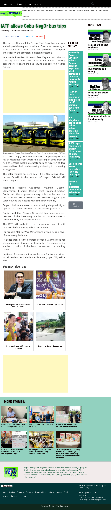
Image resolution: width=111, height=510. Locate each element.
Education (103, 10)
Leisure (72, 10)
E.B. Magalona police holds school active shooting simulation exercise (75, 127)
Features (40, 10)
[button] (92, 3)
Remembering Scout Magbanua (98, 46)
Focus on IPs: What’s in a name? (98, 94)
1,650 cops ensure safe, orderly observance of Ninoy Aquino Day (75, 150)
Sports (80, 10)
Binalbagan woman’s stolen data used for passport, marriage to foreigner (12, 451)
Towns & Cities (61, 10)
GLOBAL (26, 16)
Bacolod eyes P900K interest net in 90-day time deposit (75, 169)
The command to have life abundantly (99, 118)
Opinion (31, 10)
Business (49, 10)
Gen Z (86, 10)
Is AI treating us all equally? (97, 70)
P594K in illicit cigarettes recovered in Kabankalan (75, 187)
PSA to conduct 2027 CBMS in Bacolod (41, 425)
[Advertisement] (34, 91)
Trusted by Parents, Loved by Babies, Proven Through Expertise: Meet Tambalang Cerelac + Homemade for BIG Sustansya (74, 68)
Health (94, 10)
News (24, 10)
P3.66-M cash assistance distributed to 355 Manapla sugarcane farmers (74, 101)
